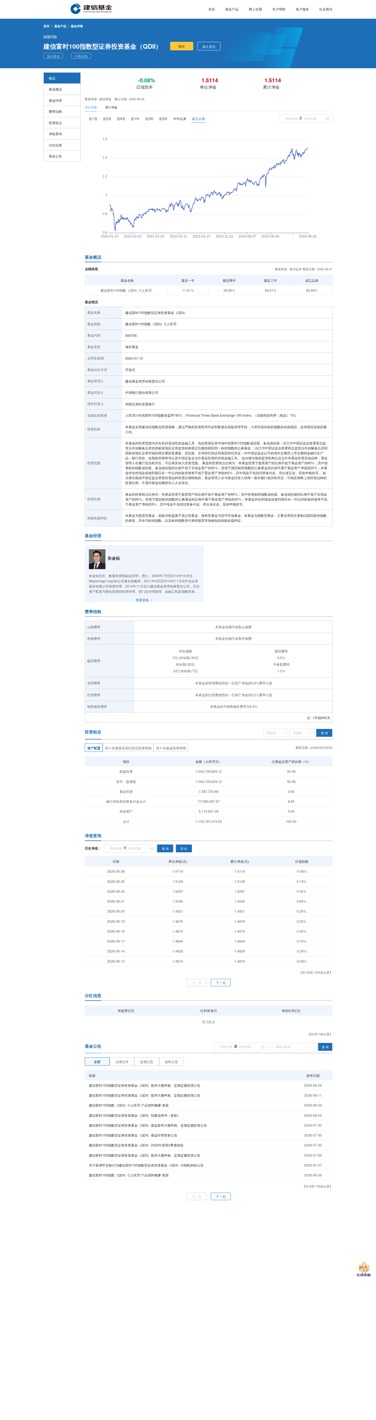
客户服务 (302, 9)
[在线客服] (363, 1269)
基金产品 (231, 9)
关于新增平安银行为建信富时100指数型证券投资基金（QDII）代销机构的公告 (146, 1165)
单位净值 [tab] (91, 107)
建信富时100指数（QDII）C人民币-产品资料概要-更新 (129, 1105)
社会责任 (326, 9)
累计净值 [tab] (111, 107)
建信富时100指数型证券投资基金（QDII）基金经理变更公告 (133, 1135)
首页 (211, 9)
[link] (60, 26)
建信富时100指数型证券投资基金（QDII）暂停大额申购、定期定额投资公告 (144, 1085)
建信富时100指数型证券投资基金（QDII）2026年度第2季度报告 (136, 1145)
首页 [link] (46, 26)
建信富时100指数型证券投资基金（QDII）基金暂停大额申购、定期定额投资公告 (148, 1125)
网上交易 (255, 9)
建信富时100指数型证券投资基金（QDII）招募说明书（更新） (135, 1115)
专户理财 (278, 9)
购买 (181, 46)
